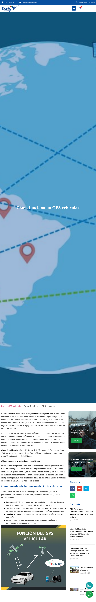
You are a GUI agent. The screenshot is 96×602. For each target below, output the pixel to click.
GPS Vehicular (15, 406)
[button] (74, 8)
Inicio (3, 406)
